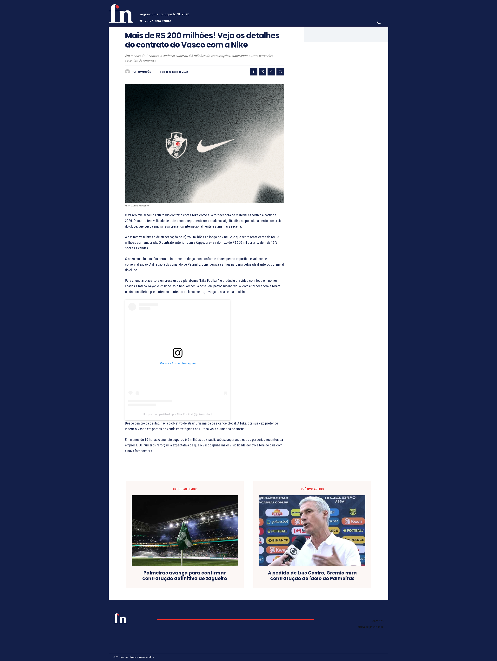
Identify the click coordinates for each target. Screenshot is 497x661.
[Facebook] (253, 71)
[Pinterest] (271, 71)
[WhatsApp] (280, 71)
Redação (144, 71)
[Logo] (121, 13)
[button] (379, 22)
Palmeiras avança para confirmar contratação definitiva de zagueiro (184, 575)
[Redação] (128, 71)
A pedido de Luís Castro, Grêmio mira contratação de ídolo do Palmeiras (312, 575)
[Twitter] (262, 71)
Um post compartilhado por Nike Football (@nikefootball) (178, 414)
